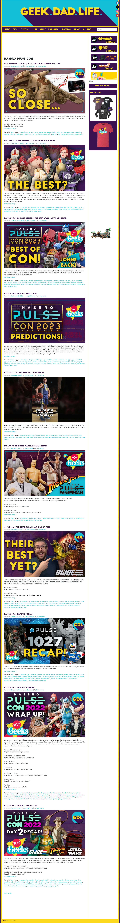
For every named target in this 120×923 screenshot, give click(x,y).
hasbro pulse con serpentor (65, 605)
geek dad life (28, 207)
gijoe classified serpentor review (21, 605)
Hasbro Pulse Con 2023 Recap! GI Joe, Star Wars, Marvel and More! (35, 218)
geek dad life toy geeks (71, 207)
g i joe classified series (27, 793)
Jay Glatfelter (30, 66)
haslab (77, 132)
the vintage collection (64, 134)
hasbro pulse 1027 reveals (41, 676)
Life (35, 29)
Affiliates (88, 29)
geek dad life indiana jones (49, 880)
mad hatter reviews (42, 884)
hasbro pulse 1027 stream (76, 676)
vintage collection (77, 134)
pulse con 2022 (70, 797)
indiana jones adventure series (13, 520)
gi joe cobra (46, 209)
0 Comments (42, 66)
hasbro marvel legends (57, 795)
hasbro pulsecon (71, 282)
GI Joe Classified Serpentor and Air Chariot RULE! (27, 527)
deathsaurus (23, 674)
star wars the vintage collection (41, 134)
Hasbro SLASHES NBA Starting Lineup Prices (24, 372)
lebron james (37, 437)
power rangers (53, 797)
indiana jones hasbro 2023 (22, 884)
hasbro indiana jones (49, 518)
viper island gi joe (35, 211)
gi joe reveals (70, 209)
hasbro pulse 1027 (69, 674)
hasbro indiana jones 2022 (24, 795)
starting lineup (63, 437)
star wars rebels (26, 134)
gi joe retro (62, 209)
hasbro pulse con (57, 132)
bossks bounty (33, 132)
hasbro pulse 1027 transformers (14, 678)
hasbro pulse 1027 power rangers (22, 676)
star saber (15, 680)
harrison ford (33, 518)
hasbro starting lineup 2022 (24, 437)
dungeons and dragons (36, 280)
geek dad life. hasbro (61, 435)
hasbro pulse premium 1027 (59, 678)
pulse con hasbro (15, 134)
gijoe (5, 282)
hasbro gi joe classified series (39, 882)
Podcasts (53, 29)
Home (7, 29)
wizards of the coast (10, 286)
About (77, 29)
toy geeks (56, 886)
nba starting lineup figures (50, 437)
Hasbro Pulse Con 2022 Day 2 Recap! (20, 806)
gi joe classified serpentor (33, 603)
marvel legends (15, 284)
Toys (15, 29)
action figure (24, 435)
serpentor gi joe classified (71, 884)
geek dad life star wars (65, 880)
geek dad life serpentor (68, 601)
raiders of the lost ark (35, 520)
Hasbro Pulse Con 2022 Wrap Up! (19, 687)
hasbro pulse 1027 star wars (58, 676)
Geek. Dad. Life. (11, 921)
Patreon (66, 29)
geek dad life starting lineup (45, 435)
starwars (54, 134)
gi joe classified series (34, 209)
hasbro (41, 132)
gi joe (80, 207)
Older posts (7, 893)
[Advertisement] (44, 44)
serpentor (14, 607)
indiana (71, 882)
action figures (24, 132)
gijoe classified (50, 603)
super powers (25, 211)
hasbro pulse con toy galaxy (56, 282)
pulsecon (12, 799)
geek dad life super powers (54, 207)
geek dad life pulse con (60, 280)
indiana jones (80, 518)
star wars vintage (49, 799)
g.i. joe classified (34, 601)
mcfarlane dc (16, 211)
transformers (81, 284)
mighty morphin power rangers (30, 284)
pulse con (56, 284)
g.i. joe (22, 207)
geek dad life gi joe (39, 207)
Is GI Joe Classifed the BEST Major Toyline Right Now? (29, 141)
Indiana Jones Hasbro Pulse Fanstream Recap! (25, 446)
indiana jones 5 (9, 884)
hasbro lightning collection (41, 795)
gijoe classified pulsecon (63, 603)
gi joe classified (77, 280)
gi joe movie (54, 209)
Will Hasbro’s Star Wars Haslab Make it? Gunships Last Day (32, 64)
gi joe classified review (20, 209)
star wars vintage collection (35, 886)
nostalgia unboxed (46, 284)
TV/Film (25, 29)
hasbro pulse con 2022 (43, 678)
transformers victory (34, 680)
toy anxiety (48, 886)
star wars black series (36, 799)
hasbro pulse (48, 132)
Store (43, 29)
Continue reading (10, 128)
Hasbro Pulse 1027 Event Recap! (18, 614)
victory (43, 680)
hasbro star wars (69, 132)
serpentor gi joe (22, 607)
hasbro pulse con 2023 (40, 282)
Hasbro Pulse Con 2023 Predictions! (20, 293)
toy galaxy (58, 799)
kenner (9, 211)
